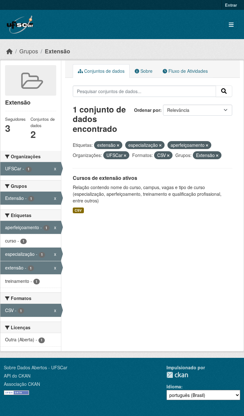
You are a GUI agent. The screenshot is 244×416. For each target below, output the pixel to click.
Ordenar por (147, 110)
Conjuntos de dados (104, 71)
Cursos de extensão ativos (105, 177)
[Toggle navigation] (231, 24)
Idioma (173, 386)
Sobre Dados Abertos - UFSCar (35, 367)
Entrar (231, 5)
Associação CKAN (22, 384)
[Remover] (118, 145)
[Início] (9, 51)
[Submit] (224, 91)
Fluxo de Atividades (187, 71)
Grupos (28, 51)
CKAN (177, 375)
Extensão (57, 51)
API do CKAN (17, 375)
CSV (78, 210)
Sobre (145, 71)
